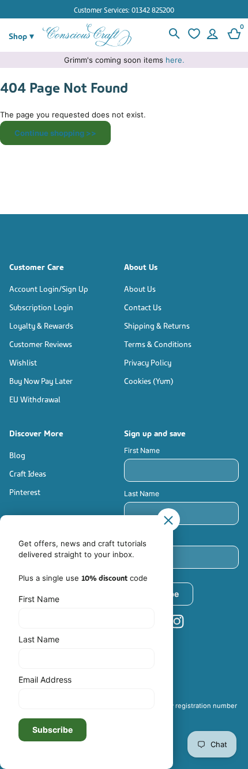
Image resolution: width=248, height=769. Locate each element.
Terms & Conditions (157, 343)
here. (175, 59)
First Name (142, 450)
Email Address (147, 536)
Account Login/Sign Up (48, 288)
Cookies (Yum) (149, 380)
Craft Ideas (27, 473)
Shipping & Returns (157, 325)
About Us (140, 288)
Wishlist (23, 362)
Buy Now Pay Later (41, 380)
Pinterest (24, 491)
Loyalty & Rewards (41, 325)
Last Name (141, 493)
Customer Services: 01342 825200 (124, 9)
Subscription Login (41, 306)
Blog (17, 454)
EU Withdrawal (35, 399)
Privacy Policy (147, 362)
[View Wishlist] (193, 35)
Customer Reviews (40, 343)
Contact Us (142, 306)
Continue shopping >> (55, 133)
